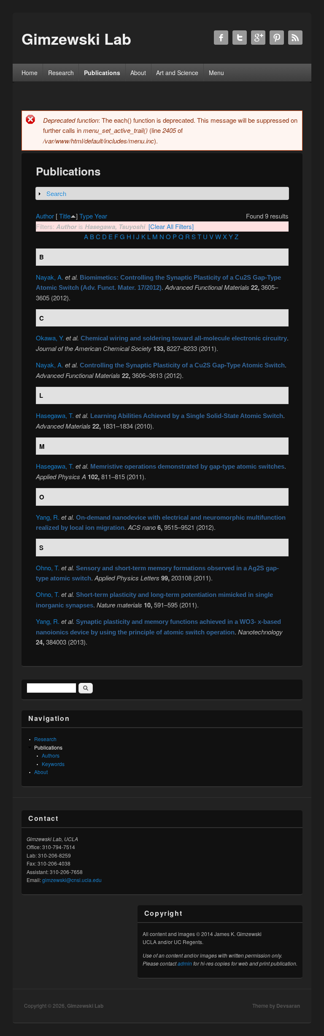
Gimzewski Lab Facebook (221, 37)
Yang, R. (47, 517)
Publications (102, 72)
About (138, 72)
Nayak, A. (49, 276)
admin (185, 963)
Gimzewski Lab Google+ (258, 37)
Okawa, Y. (50, 337)
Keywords (53, 763)
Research (61, 72)
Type (86, 215)
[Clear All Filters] (171, 226)
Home (30, 72)
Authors (50, 755)
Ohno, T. (47, 567)
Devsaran (288, 1005)
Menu (216, 72)
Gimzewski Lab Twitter (239, 37)
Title (64, 215)
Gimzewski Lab (85, 1005)
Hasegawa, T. (55, 415)
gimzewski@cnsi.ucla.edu (72, 879)
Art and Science (177, 72)
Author (45, 215)
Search (56, 193)
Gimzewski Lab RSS (295, 37)
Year (100, 215)
